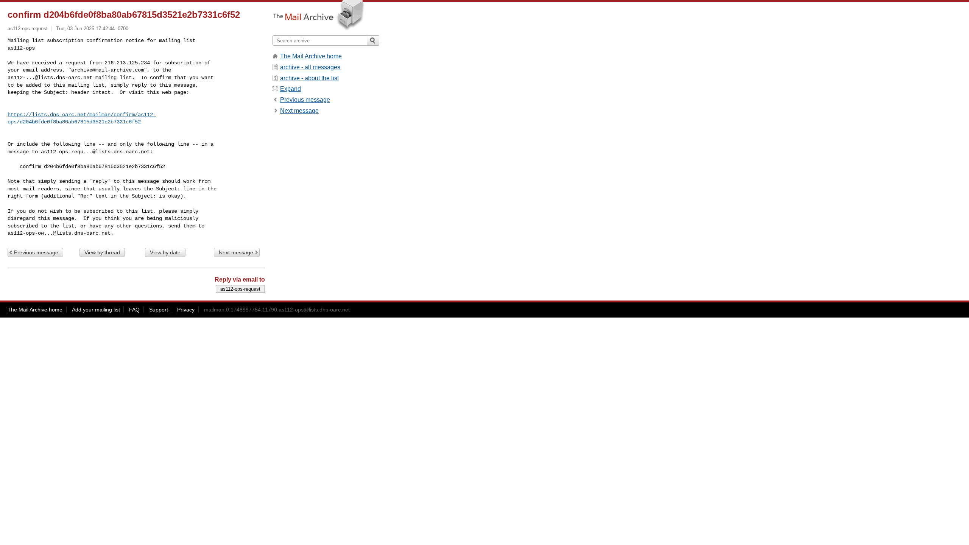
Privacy (186, 310)
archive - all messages (310, 67)
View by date (165, 252)
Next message (236, 252)
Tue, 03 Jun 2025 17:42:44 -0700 (92, 28)
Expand (290, 89)
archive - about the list (309, 78)
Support (158, 310)
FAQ (134, 310)
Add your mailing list (96, 310)
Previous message (36, 252)
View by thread (102, 252)
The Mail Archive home (311, 56)
